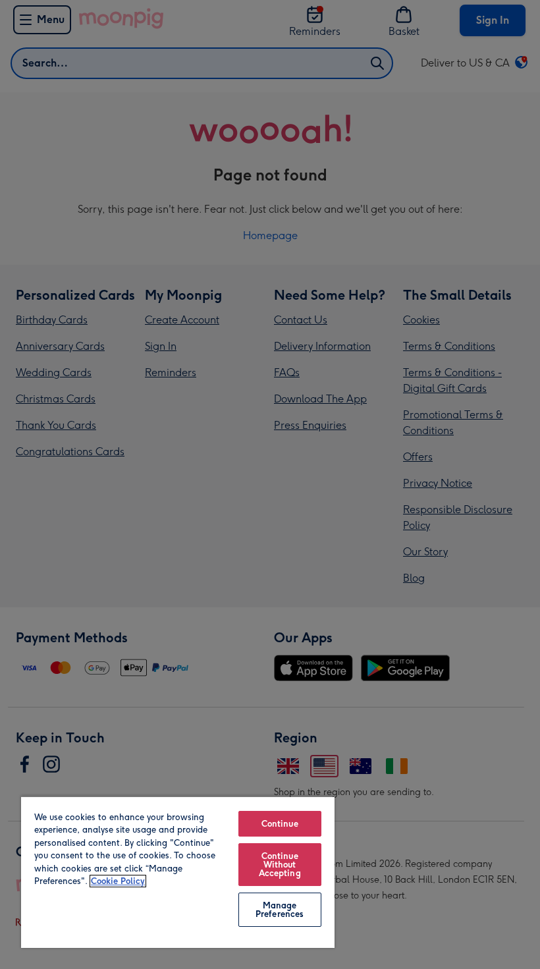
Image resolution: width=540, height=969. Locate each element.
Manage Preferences (280, 909)
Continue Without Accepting (280, 864)
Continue (279, 824)
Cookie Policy (118, 881)
